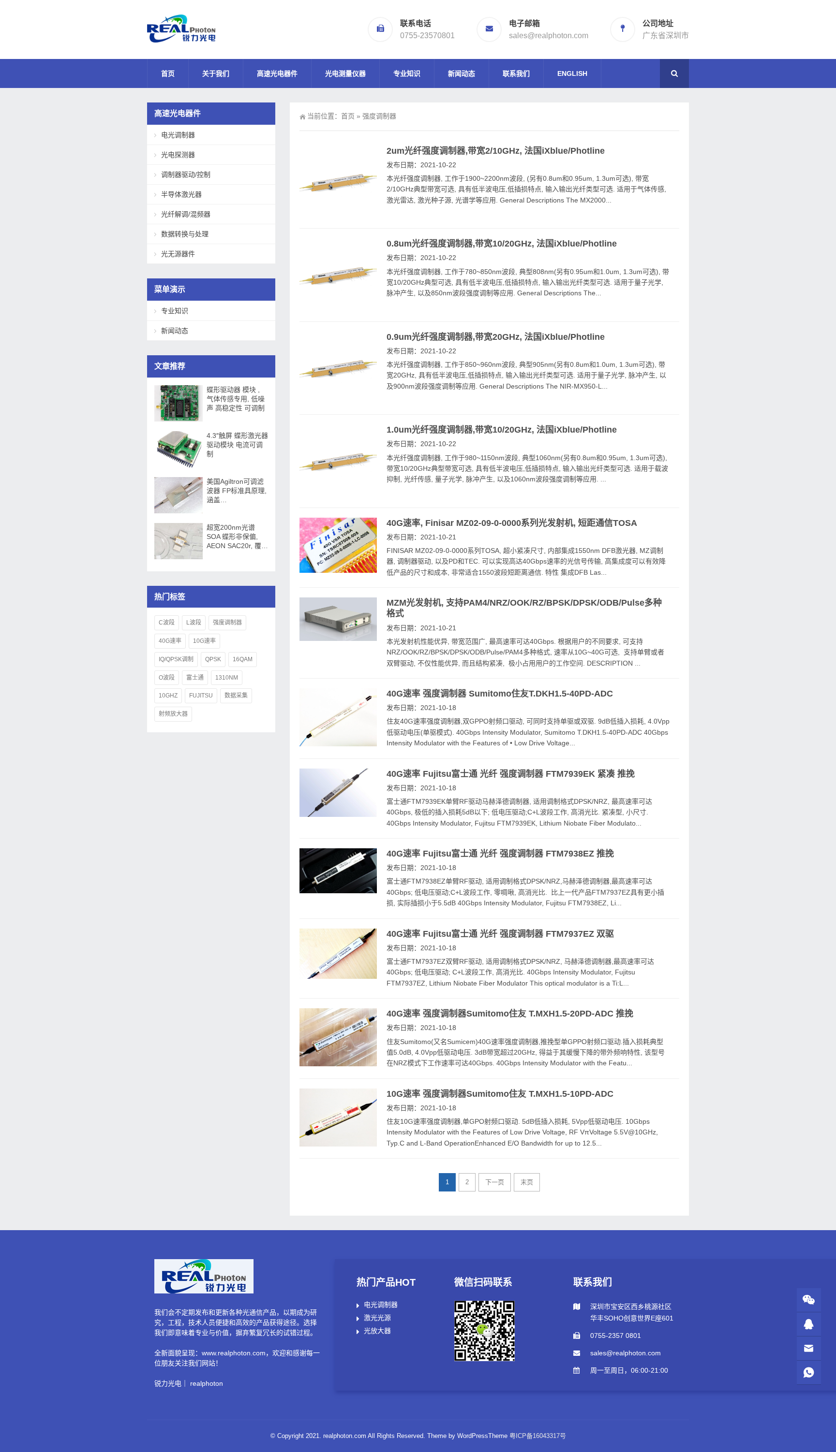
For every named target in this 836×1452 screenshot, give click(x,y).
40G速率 (170, 641)
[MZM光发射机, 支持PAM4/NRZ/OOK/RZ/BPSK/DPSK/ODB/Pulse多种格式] (338, 619)
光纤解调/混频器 (185, 214)
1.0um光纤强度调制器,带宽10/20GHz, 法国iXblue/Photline (502, 430)
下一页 (494, 1182)
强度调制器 (227, 622)
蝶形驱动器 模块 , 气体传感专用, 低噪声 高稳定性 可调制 (236, 399)
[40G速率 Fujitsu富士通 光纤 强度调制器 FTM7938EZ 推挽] (338, 870)
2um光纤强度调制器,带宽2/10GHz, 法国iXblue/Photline (496, 151)
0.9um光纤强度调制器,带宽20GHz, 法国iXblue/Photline (496, 337)
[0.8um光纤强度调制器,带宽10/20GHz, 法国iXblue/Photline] (338, 275)
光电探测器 (178, 155)
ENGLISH (572, 73)
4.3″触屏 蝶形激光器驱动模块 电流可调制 (237, 445)
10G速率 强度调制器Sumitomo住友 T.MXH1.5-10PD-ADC (500, 1094)
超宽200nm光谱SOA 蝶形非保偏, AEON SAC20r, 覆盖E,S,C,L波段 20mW (237, 537)
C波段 (167, 622)
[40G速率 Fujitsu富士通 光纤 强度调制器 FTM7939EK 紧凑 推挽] (338, 793)
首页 (168, 73)
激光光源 (377, 1317)
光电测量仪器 (345, 73)
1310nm (226, 677)
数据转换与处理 (185, 234)
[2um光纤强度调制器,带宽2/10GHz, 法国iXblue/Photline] (338, 182)
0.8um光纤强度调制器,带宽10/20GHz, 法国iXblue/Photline (502, 243)
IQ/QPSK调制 (176, 659)
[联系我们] (809, 1324)
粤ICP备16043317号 (537, 1435)
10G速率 (204, 641)
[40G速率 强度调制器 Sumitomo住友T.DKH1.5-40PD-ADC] (338, 717)
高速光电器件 (277, 73)
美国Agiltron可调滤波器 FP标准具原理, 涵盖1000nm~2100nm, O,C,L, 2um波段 (237, 491)
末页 (527, 1182)
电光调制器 (178, 135)
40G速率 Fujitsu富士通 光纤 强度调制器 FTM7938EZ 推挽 (500, 853)
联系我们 (516, 73)
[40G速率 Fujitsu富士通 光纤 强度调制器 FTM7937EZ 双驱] (338, 954)
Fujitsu (201, 695)
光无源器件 (178, 254)
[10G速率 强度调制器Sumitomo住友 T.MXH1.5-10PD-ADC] (338, 1118)
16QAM (243, 659)
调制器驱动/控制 (185, 174)
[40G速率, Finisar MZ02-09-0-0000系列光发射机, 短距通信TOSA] (338, 545)
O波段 (167, 677)
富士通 (195, 677)
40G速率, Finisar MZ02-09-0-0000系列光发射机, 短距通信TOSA (512, 523)
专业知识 (406, 73)
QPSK (213, 659)
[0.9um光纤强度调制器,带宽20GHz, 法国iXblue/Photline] (338, 368)
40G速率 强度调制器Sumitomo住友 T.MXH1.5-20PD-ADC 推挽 (510, 1013)
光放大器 (377, 1331)
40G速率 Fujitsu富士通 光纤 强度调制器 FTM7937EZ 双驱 (500, 934)
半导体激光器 (181, 194)
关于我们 (215, 73)
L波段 (193, 622)
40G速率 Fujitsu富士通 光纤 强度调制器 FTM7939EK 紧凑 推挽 (511, 774)
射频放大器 (173, 714)
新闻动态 (461, 73)
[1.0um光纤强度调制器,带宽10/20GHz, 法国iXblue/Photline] (338, 461)
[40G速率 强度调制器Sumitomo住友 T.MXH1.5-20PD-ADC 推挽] (338, 1037)
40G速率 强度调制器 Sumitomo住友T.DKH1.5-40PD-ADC (500, 693)
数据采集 (236, 695)
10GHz (168, 695)
